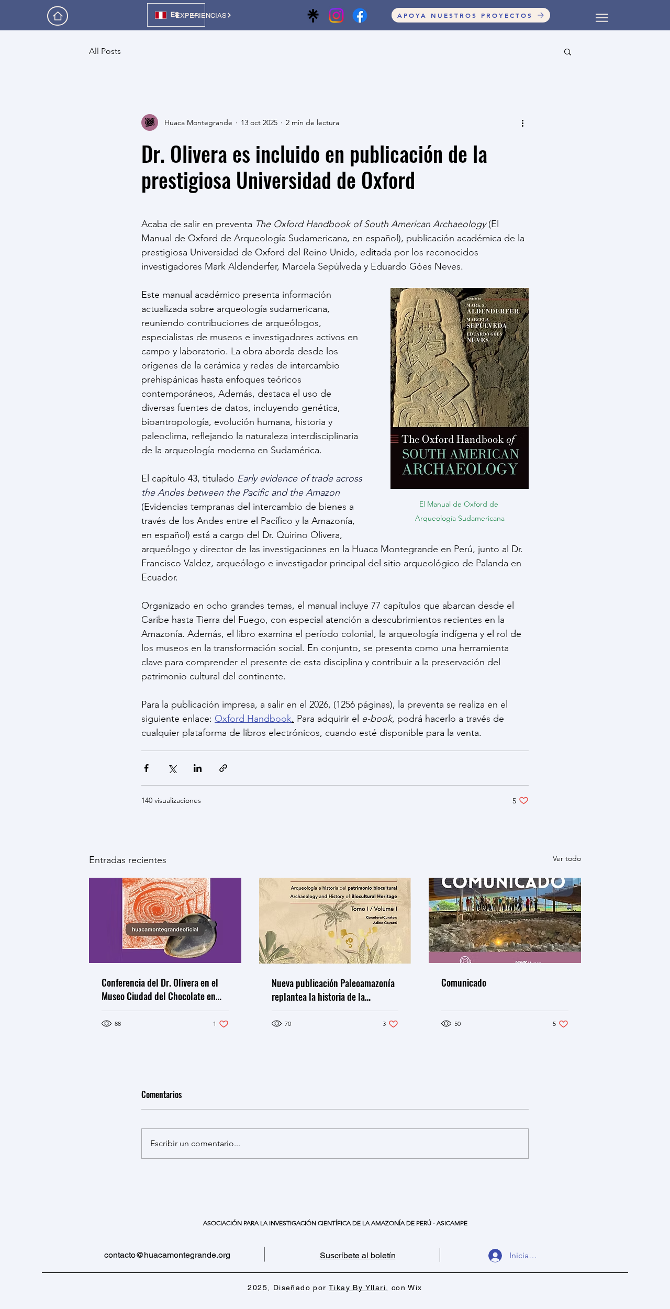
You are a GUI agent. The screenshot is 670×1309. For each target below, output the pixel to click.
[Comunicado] (505, 920)
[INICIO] (57, 16)
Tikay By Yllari (357, 1287)
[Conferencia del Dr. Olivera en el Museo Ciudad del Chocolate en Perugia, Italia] (165, 920)
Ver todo (567, 858)
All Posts (105, 51)
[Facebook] (360, 15)
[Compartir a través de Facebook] (146, 768)
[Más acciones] (522, 122)
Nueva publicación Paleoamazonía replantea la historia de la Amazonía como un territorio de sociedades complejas (333, 989)
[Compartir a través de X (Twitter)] (172, 768)
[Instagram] (336, 15)
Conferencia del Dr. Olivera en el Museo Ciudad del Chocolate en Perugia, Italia (160, 989)
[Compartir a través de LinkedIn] (198, 768)
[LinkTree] (312, 15)
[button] (568, 51)
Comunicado (463, 982)
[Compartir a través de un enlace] (223, 768)
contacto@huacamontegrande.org (167, 1255)
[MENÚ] (601, 17)
